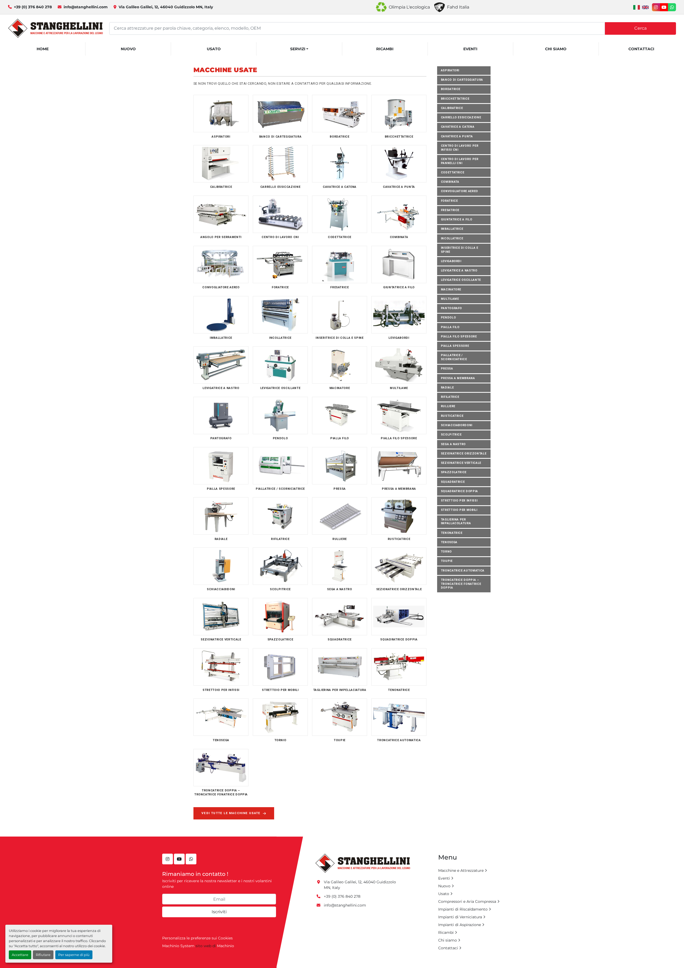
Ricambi (385, 48)
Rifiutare (43, 955)
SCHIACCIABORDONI (456, 425)
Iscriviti (219, 911)
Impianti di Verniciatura (460, 917)
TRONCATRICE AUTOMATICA (462, 570)
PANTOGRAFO (451, 308)
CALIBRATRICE (452, 108)
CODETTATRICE (452, 172)
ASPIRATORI (450, 70)
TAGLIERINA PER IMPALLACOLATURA (456, 521)
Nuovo (128, 48)
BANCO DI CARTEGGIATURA (462, 79)
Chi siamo (555, 48)
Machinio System (178, 945)
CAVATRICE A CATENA (458, 127)
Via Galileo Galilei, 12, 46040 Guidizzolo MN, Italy (166, 7)
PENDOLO (448, 318)
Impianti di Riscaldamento (463, 909)
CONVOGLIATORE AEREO (459, 191)
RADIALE (447, 387)
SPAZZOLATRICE (454, 472)
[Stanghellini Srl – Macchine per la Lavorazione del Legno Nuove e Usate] (362, 863)
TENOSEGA (449, 542)
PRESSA (447, 369)
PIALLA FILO (450, 327)
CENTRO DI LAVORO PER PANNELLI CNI (460, 161)
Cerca (640, 28)
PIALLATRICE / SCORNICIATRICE (454, 357)
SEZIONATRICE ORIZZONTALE (464, 453)
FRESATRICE (450, 210)
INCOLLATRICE (452, 238)
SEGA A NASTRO (453, 444)
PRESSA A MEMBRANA (458, 378)
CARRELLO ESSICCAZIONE (461, 117)
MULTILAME (450, 299)
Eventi (470, 48)
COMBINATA (450, 182)
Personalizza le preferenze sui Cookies (197, 938)
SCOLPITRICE (451, 435)
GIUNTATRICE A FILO (456, 219)
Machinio (225, 945)
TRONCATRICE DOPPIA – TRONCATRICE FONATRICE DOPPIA (461, 583)
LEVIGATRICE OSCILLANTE (461, 280)
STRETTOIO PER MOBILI (459, 510)
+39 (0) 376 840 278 (33, 7)
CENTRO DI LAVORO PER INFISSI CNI (460, 147)
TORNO (446, 552)
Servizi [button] (297, 48)
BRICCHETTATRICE (455, 98)
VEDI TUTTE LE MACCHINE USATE (231, 813)
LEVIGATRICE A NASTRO (459, 270)
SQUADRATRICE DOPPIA (459, 491)
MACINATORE (451, 289)
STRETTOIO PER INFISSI (459, 501)
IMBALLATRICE (452, 229)
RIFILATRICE (450, 397)
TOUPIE (447, 561)
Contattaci (641, 48)
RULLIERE (448, 406)
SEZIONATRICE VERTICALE (461, 463)
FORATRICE (449, 201)
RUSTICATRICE (452, 416)
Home (43, 48)
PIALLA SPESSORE (455, 346)
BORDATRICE (451, 89)
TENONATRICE (452, 533)
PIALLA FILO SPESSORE (459, 336)
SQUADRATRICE (453, 482)
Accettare (20, 955)
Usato (214, 48)
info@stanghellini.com (86, 7)
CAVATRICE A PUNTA (457, 136)
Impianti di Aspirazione (459, 924)
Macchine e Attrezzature (461, 870)
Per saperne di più (74, 955)
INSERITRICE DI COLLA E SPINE (459, 250)
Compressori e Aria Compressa (467, 901)
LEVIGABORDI (451, 261)
